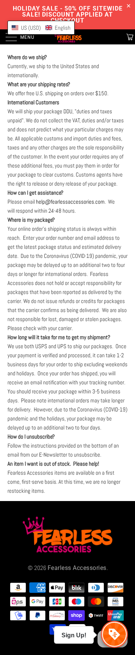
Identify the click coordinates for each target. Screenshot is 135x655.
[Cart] (129, 36)
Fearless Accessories (77, 567)
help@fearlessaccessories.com (70, 201)
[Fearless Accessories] (67, 36)
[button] (41, 27)
